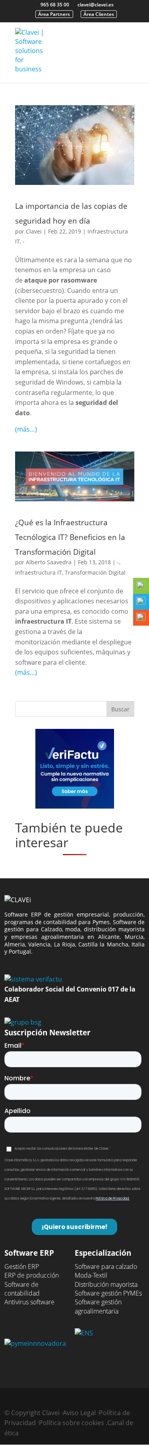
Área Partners (54, 14)
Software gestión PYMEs (108, 1293)
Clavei (34, 231)
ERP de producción (31, 1275)
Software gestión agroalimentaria (98, 1306)
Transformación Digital (95, 572)
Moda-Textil (91, 1275)
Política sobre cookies (71, 1422)
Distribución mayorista (106, 1284)
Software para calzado (106, 1266)
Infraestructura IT (38, 572)
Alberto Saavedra (49, 562)
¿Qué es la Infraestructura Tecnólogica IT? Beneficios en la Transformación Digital (70, 537)
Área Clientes (98, 14)
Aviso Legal (79, 1412)
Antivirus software (29, 1302)
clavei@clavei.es (95, 4)
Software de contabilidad (22, 1289)
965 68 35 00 (55, 4)
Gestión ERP (21, 1266)
